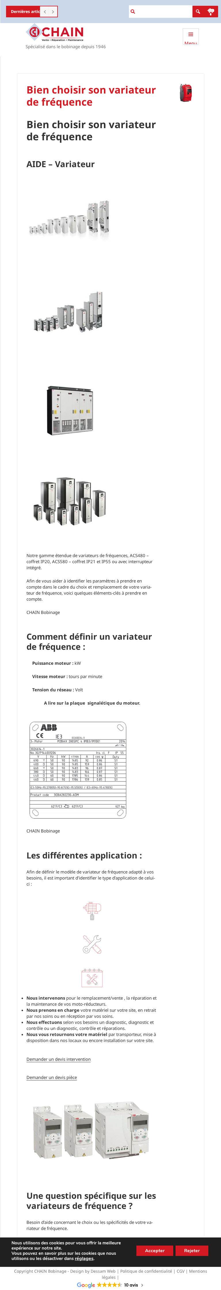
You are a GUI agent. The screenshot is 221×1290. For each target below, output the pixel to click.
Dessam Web (103, 1271)
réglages (84, 1258)
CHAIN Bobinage (50, 1271)
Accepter (155, 1251)
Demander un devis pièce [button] (51, 1077)
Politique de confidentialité (146, 1271)
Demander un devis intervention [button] (58, 1059)
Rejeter (192, 1251)
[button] (210, 11)
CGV (180, 1271)
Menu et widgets (191, 42)
